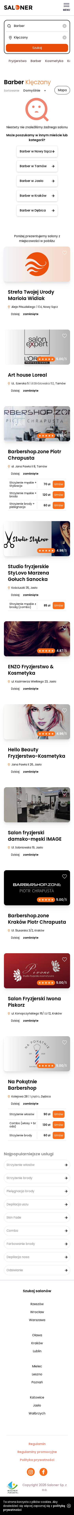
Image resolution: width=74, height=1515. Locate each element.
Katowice (37, 1397)
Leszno (37, 1374)
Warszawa (37, 1320)
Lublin (37, 1351)
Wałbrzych (37, 1413)
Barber (36, 61)
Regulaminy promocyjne (37, 1452)
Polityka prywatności (37, 1460)
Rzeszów (37, 1304)
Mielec (37, 1366)
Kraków (37, 1343)
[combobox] (37, 26)
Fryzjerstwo (18, 61)
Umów (58, 484)
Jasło (37, 1405)
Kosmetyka (54, 61)
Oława (37, 1335)
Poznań (37, 1382)
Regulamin (37, 1444)
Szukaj (37, 47)
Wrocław (37, 1312)
